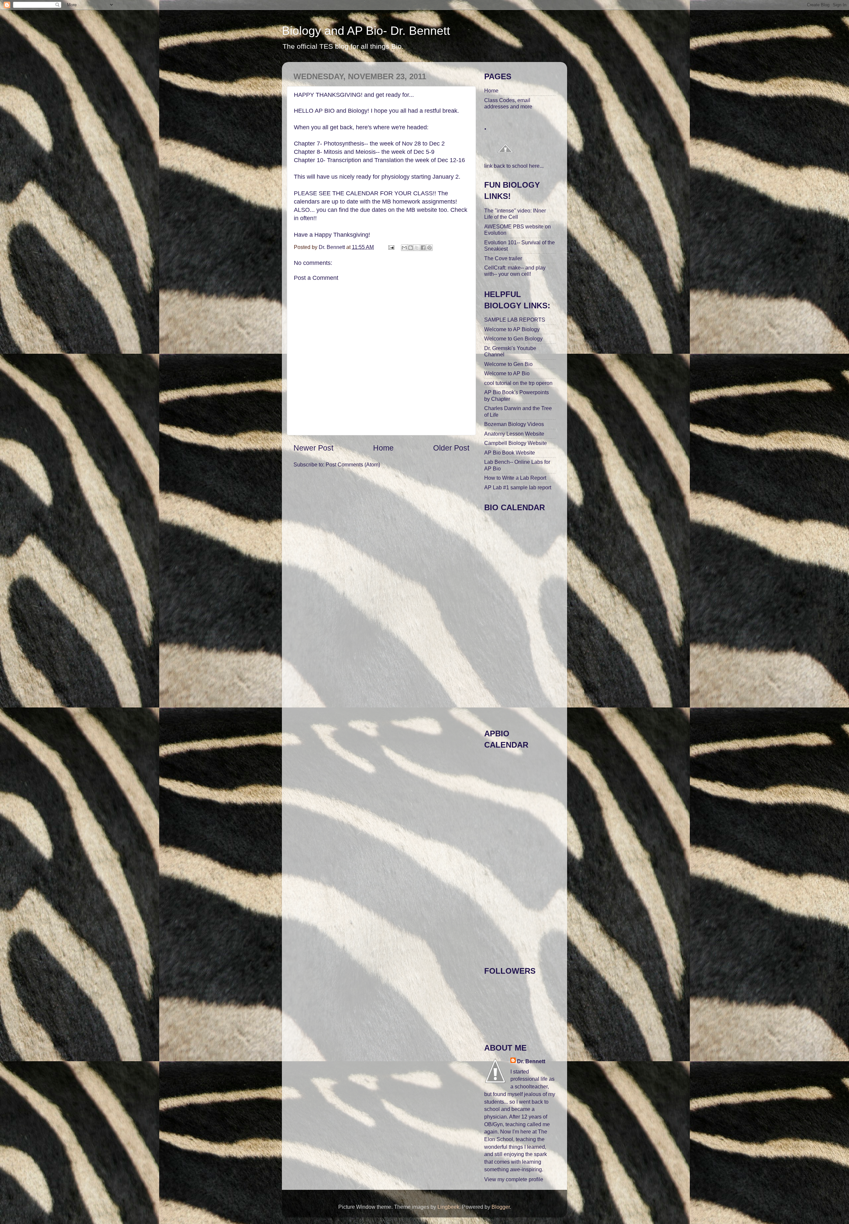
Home (383, 448)
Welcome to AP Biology (512, 329)
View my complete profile (513, 1179)
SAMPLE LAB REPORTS (514, 320)
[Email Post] (391, 247)
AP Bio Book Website (509, 453)
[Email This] (404, 247)
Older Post (451, 448)
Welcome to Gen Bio (508, 364)
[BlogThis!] (410, 247)
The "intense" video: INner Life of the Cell (515, 214)
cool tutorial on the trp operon (518, 383)
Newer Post (313, 448)
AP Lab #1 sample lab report (517, 487)
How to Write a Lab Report (515, 478)
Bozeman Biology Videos (514, 424)
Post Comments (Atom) (353, 464)
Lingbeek (448, 1207)
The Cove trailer (503, 258)
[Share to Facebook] (423, 247)
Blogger (500, 1207)
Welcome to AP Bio (507, 373)
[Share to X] (417, 247)
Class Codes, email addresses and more (508, 103)
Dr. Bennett (531, 1061)
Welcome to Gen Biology (513, 338)
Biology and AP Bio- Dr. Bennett (366, 30)
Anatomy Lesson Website (514, 434)
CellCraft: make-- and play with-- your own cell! (515, 271)
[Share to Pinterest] (429, 247)
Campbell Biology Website (515, 443)
